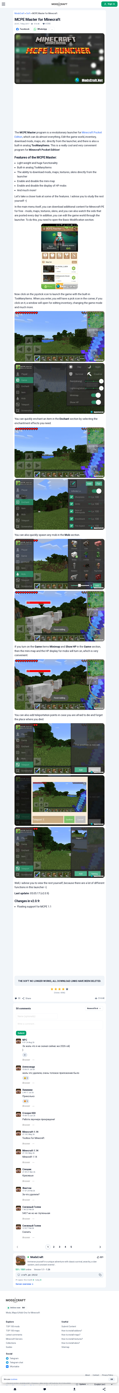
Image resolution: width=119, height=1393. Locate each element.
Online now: (17, 1308)
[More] (33, 1060)
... (52, 29)
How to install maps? (71, 1335)
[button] (3, 4)
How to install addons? (72, 1331)
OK (111, 1379)
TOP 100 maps (13, 1331)
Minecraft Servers (14, 1339)
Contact (96, 1375)
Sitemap (65, 1347)
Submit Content (69, 1326)
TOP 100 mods (13, 1326)
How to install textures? (72, 1339)
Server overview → (24, 1284)
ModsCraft (19, 13)
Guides (9, 1347)
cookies (13, 1379)
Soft (28, 13)
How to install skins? (71, 1343)
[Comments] (44, 1389)
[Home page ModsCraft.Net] (59, 4)
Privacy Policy (107, 1375)
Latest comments (14, 1335)
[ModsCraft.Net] (16, 1300)
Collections (11, 1343)
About (87, 1375)
